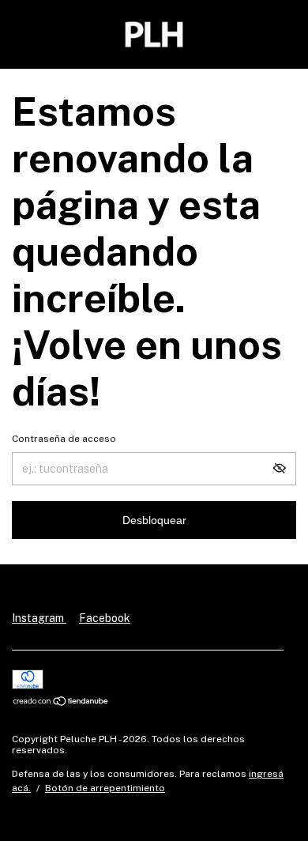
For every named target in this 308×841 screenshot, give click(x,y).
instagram (39, 618)
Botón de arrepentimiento (105, 788)
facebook (104, 618)
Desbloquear (154, 520)
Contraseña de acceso (64, 438)
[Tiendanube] (61, 702)
